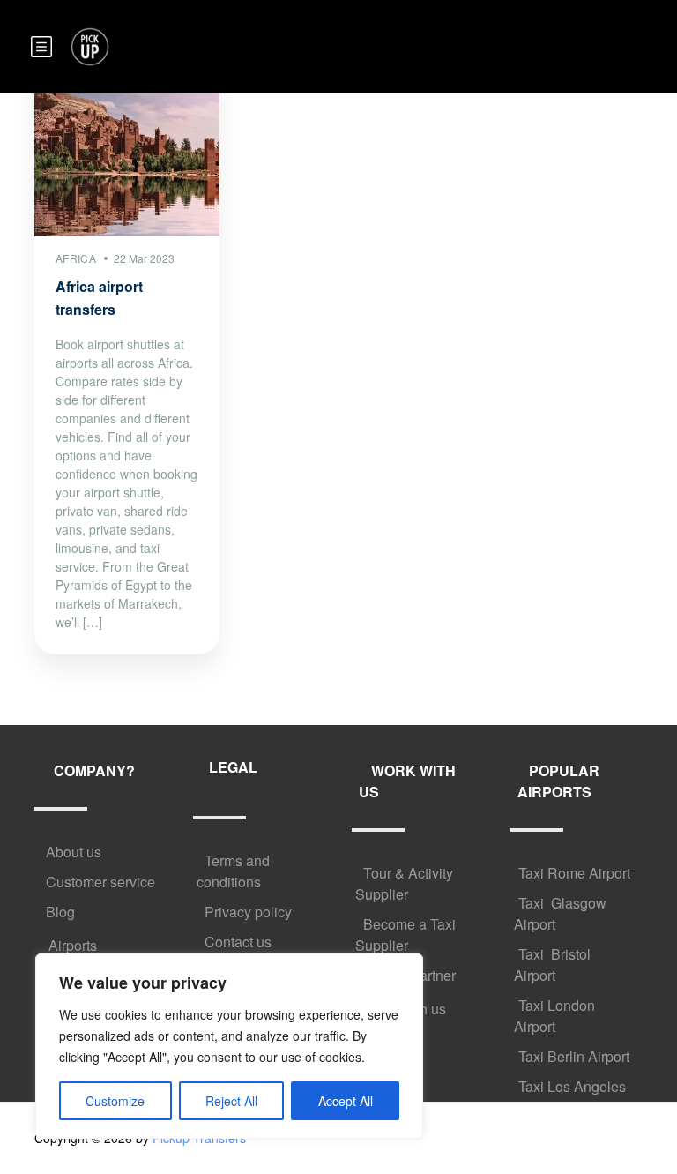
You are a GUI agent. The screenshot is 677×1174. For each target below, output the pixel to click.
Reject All (231, 1101)
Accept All (345, 1101)
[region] (229, 1046)
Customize (115, 1101)
